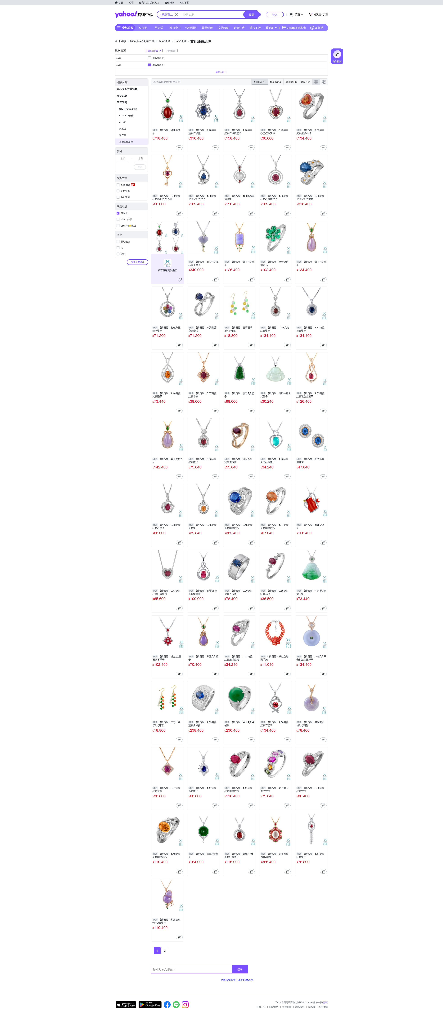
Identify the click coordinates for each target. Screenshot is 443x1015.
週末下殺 (255, 28)
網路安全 (299, 1006)
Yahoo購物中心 (134, 14)
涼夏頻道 (223, 28)
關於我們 (273, 1006)
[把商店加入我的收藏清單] (180, 280)
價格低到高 (275, 81)
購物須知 (286, 1006)
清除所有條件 (137, 262)
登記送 (159, 28)
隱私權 (311, 1006)
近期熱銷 (305, 81)
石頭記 (122, 122)
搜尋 (240, 969)
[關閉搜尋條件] (176, 14)
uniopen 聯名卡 (296, 28)
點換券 (143, 28)
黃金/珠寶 (122, 95)
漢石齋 (122, 135)
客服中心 (260, 1006)
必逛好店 (239, 28)
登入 (274, 14)
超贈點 (319, 28)
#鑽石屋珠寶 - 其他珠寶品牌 (237, 979)
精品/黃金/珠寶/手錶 (127, 89)
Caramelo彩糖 (126, 115)
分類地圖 (323, 1006)
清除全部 (171, 50)
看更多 (269, 28)
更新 (325, 1002)
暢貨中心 (175, 28)
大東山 (122, 128)
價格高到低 (291, 81)
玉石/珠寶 (122, 102)
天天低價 (207, 28)
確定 (140, 167)
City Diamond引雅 (128, 108)
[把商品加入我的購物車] (179, 147)
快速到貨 (191, 28)
